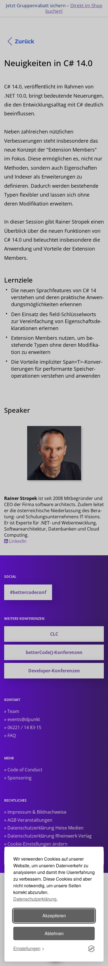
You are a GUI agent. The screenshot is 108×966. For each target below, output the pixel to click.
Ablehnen (54, 933)
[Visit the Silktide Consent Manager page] (91, 948)
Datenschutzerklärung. (35, 899)
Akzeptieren (54, 915)
